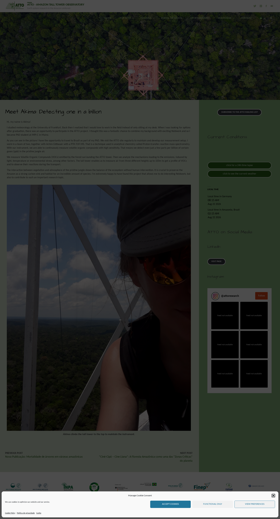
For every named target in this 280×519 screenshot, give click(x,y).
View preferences (254, 504)
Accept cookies (170, 504)
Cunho (38, 513)
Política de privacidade (26, 513)
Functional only (212, 504)
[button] (273, 495)
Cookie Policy (10, 513)
